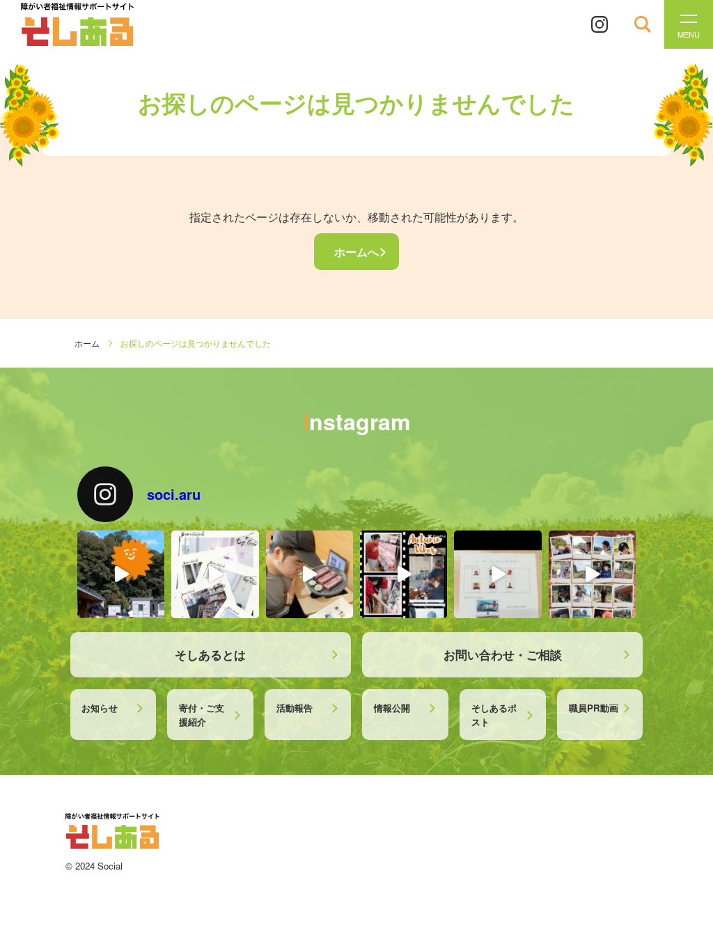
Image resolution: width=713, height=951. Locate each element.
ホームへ (356, 252)
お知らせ (99, 707)
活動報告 (294, 707)
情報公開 (392, 707)
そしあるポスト (494, 714)
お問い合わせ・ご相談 (503, 654)
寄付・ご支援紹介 (201, 714)
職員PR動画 (593, 707)
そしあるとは (210, 654)
